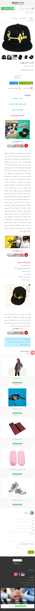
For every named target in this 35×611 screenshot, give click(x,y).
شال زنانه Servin (17, 378)
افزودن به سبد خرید (24, 83)
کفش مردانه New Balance (17, 500)
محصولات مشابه (23, 18)
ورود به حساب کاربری (21, 606)
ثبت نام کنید (11, 606)
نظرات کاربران (14, 18)
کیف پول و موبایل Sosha (17, 439)
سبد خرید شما (8, 8)
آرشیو (27, 353)
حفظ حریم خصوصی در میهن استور (26, 582)
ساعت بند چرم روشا (17, 408)
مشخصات (31, 18)
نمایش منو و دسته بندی (26, 8)
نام (33, 517)
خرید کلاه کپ (21, 339)
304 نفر (12, 83)
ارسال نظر (31, 552)
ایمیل (33, 523)
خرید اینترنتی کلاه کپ (24, 345)
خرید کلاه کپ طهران (19, 342)
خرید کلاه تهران (13, 339)
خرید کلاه (10, 342)
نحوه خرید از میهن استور (28, 585)
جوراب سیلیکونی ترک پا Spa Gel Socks (17, 469)
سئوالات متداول (30, 580)
